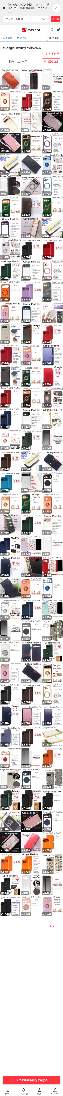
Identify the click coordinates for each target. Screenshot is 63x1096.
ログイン (22, 38)
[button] (52, 30)
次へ (51, 926)
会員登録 (8, 38)
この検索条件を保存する (33, 1080)
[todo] (58, 30)
